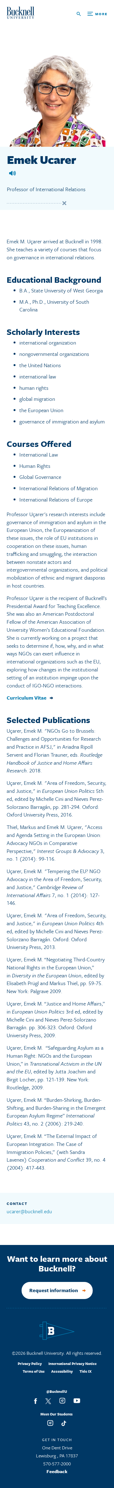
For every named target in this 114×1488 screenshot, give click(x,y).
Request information (53, 1290)
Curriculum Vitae (26, 698)
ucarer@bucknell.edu (29, 1211)
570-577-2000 (57, 1463)
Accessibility (62, 1371)
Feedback (57, 1471)
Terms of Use (34, 1371)
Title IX (85, 1371)
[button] (12, 173)
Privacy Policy (30, 1363)
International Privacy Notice (72, 1363)
